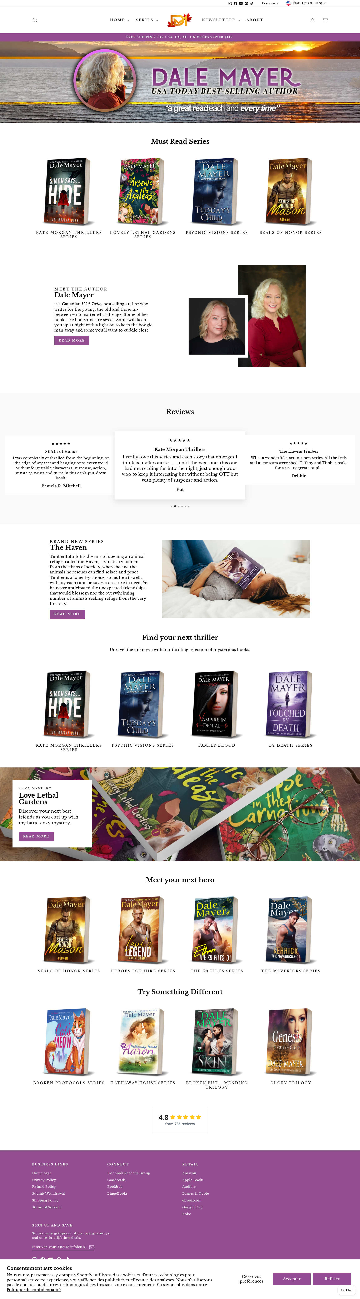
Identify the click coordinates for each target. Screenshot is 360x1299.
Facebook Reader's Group (128, 1173)
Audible (189, 1187)
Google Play (192, 1207)
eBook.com (191, 1200)
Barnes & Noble (195, 1193)
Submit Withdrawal (48, 1193)
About (255, 20)
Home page (41, 1173)
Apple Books (193, 1180)
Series (145, 20)
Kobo (186, 1214)
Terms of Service (46, 1207)
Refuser (332, 1279)
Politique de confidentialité (34, 1290)
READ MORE (67, 614)
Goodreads (116, 1180)
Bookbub (115, 1187)
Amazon (189, 1173)
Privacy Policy (44, 1180)
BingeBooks (117, 1193)
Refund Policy (44, 1187)
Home (118, 20)
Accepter (292, 1279)
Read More (72, 340)
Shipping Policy (45, 1200)
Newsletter (219, 20)
